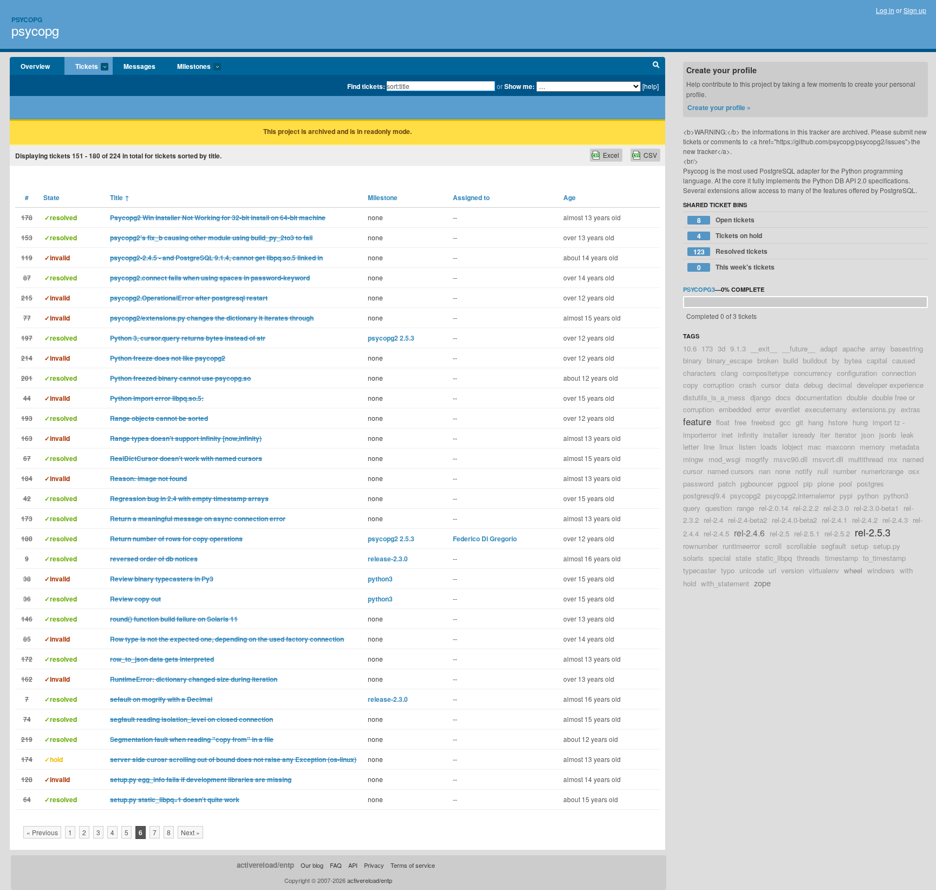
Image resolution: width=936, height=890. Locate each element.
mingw (693, 459)
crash (747, 385)
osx (914, 471)
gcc (785, 422)
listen (747, 446)
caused (903, 360)
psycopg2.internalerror (800, 495)
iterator (845, 435)
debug (813, 385)
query (691, 508)
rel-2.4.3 (895, 520)
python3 (380, 579)
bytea (853, 360)
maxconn (840, 446)
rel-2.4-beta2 (747, 520)
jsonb (887, 435)
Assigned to (471, 197)
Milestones (188, 66)
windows (881, 570)
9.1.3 (738, 348)
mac (814, 446)
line (709, 446)
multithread (865, 459)
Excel (611, 154)
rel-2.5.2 (837, 533)
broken (767, 360)
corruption (718, 385)
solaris (693, 558)
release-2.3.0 (388, 559)
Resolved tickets (730, 251)
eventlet (787, 409)
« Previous (42, 832)
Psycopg (26, 19)
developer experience (890, 385)
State (51, 197)
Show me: (519, 86)
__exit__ (764, 348)
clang (729, 373)
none (782, 471)
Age (569, 197)
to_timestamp (884, 558)
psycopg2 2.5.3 (391, 338)
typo (727, 570)
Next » (190, 832)
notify (803, 471)
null (822, 471)
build (790, 360)
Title (119, 197)
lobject (792, 446)
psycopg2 (745, 495)
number (844, 471)
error (763, 409)
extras (910, 409)
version (792, 570)
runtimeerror (741, 546)
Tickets (81, 66)
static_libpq (774, 558)
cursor (771, 385)
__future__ (798, 348)
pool (845, 483)
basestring (906, 348)
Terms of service (413, 865)
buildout (815, 360)
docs (783, 397)
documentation (819, 397)
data (792, 385)
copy (690, 385)
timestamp (841, 558)
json (867, 435)
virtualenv (824, 570)
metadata (904, 446)
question (718, 508)
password (698, 483)
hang (815, 422)
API (353, 865)
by (836, 360)
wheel (853, 570)
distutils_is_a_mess (714, 397)
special (719, 558)
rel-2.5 (779, 533)
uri (772, 570)
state (743, 558)
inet (727, 435)
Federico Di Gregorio (485, 538)
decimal (840, 385)
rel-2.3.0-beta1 (876, 508)
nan (764, 471)
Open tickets (726, 220)
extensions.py (874, 409)
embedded (735, 409)
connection (899, 373)
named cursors (730, 471)
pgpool (788, 483)
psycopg (35, 30)
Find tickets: (366, 86)
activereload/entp (265, 865)
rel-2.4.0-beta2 (794, 520)
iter (825, 435)
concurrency (813, 373)
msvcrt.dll (827, 459)
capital (877, 360)
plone (825, 483)
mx (893, 459)
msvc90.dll (791, 459)
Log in (885, 10)
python (868, 495)
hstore (838, 422)
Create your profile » (719, 107)
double (857, 397)
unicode (751, 570)
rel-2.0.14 (773, 508)
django (760, 397)
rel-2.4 (713, 520)
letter (691, 446)
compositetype (766, 373)
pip (807, 483)
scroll (773, 546)
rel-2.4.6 (749, 533)
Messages (139, 66)
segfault (833, 546)
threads (808, 558)
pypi (846, 495)
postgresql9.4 (704, 495)
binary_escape (729, 360)
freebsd (763, 422)
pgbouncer (756, 483)
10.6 (690, 348)
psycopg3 (699, 289)
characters (699, 373)
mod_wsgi (724, 459)
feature (697, 421)
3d (721, 348)
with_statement (725, 583)
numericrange (882, 471)
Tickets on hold (730, 235)
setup (859, 546)
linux (726, 446)
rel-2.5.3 (872, 532)
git (799, 422)
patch (727, 483)
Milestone (383, 197)
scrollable (801, 546)
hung (860, 422)
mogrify (757, 459)
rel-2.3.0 (836, 508)
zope (762, 582)
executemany (826, 409)
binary (692, 360)
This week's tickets (736, 267)
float (723, 422)
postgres (870, 483)
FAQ (336, 865)
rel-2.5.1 (807, 533)
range (745, 508)
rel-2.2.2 (805, 508)
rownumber (700, 546)
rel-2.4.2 (864, 520)
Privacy (374, 865)
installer (775, 435)
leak (907, 435)
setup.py (886, 546)
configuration (857, 373)
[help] (650, 86)
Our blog (312, 865)
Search (656, 66)
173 (707, 348)
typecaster (699, 570)
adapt (828, 348)
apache (853, 348)
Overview (35, 66)
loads (768, 446)
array (878, 348)
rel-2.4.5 (716, 533)
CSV (650, 154)
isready (803, 435)
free (740, 422)
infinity (748, 435)
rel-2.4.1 (834, 520)
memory (872, 446)
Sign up (914, 10)
